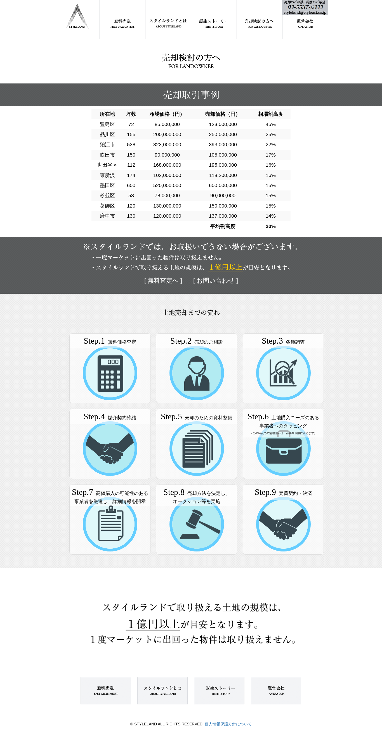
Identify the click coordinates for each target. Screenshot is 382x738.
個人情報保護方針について (228, 724)
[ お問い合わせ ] (215, 280)
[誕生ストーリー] (214, 19)
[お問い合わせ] (305, 19)
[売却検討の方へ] (259, 19)
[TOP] (77, 19)
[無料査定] (122, 19)
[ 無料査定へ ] (163, 280)
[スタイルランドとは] (168, 19)
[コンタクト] (276, 690)
